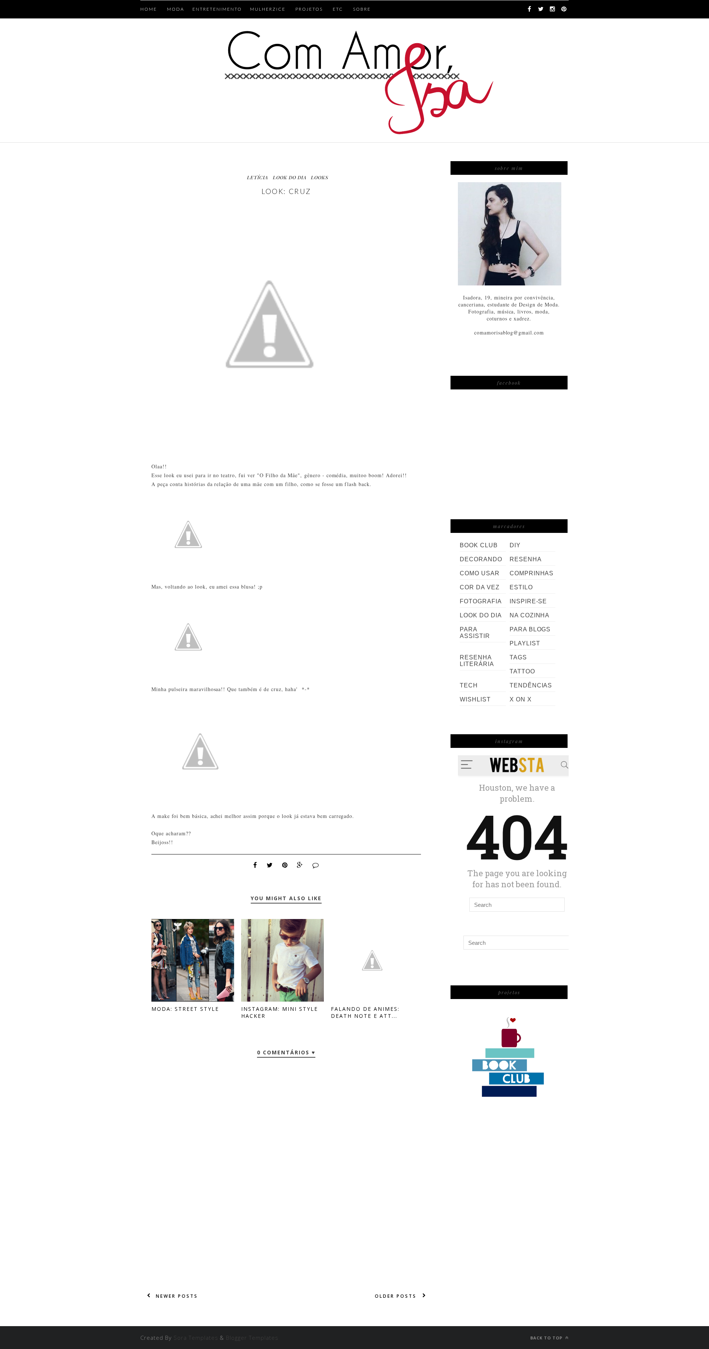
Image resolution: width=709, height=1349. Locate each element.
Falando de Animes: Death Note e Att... (365, 1012)
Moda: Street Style (185, 1008)
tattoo (522, 671)
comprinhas (532, 573)
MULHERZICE (267, 9)
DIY (515, 545)
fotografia (481, 601)
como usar (480, 573)
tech (469, 685)
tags (518, 657)
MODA (175, 9)
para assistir (475, 632)
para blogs (530, 629)
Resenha (526, 559)
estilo (521, 587)
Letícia (257, 177)
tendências (531, 685)
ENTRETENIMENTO (217, 9)
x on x (521, 699)
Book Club (479, 545)
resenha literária (477, 660)
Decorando (481, 559)
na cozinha (530, 615)
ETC (338, 9)
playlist (525, 643)
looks (319, 177)
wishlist (475, 699)
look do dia (289, 177)
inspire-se (528, 601)
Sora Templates (196, 1337)
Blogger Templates (252, 1337)
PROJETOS (309, 9)
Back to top (547, 1338)
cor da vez (480, 587)
